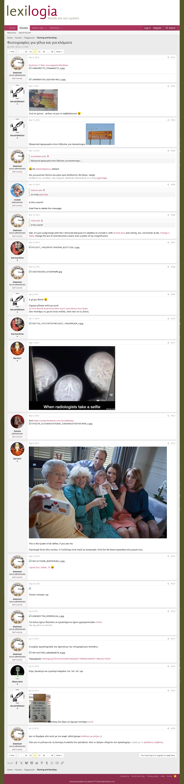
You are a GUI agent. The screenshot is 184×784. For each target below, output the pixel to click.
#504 (173, 150)
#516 (173, 611)
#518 (173, 666)
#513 (173, 443)
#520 (173, 728)
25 (30, 51)
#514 (173, 556)
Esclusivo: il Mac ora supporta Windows (48, 65)
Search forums (25, 32)
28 (44, 51)
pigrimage (102, 177)
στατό (99, 622)
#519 (173, 690)
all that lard (118, 232)
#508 (173, 267)
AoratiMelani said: (38, 156)
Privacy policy (153, 776)
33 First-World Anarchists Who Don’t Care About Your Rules (58, 308)
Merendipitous (43, 168)
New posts (11, 32)
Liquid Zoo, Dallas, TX (39, 567)
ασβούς (158, 742)
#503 (173, 120)
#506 (173, 215)
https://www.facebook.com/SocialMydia (53, 420)
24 (26, 51)
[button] (46, 28)
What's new (37, 27)
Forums (24, 27)
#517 (173, 639)
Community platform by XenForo (92, 781)
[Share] (168, 57)
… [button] (22, 51)
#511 (173, 343)
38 (52, 51)
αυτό (90, 721)
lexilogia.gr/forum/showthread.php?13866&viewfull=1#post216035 (76, 658)
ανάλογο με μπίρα (90, 736)
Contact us (124, 776)
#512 (173, 416)
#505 (173, 184)
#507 (173, 242)
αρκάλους (149, 742)
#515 (173, 583)
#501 (173, 57)
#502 (173, 86)
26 (35, 51)
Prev (13, 51)
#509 (173, 294)
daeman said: (36, 190)
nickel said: (35, 220)
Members (54, 27)
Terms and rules (138, 776)
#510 (173, 318)
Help (163, 776)
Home (12, 27)
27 (39, 51)
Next (58, 51)
